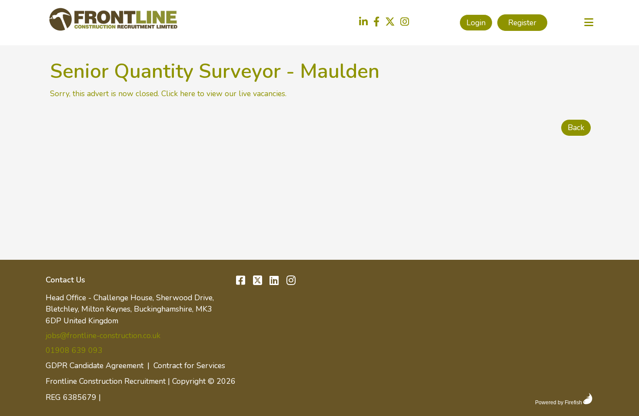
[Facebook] (376, 22)
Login (476, 22)
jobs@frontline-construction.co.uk (103, 335)
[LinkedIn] (363, 22)
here (187, 93)
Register (522, 22)
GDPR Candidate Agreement (94, 365)
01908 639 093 (74, 350)
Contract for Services (189, 365)
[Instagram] (405, 22)
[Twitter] (389, 22)
